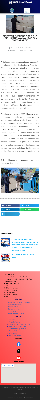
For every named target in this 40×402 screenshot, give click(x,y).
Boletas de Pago (13, 309)
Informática (13, 333)
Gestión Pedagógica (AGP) (17, 329)
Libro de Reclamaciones (16, 313)
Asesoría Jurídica (14, 322)
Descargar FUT (13, 307)
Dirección (12, 320)
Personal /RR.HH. (14, 331)
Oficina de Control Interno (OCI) (19, 324)
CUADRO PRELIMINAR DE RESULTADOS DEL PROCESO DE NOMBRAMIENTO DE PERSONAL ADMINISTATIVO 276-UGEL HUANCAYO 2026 (25, 245)
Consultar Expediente (15, 304)
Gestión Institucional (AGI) (17, 326)
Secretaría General (15, 335)
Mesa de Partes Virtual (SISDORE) (19, 302)
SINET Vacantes (13, 311)
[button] (20, 5)
